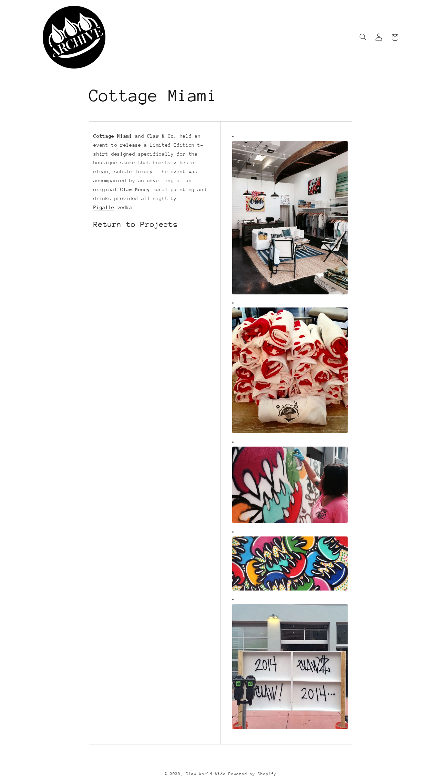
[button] (363, 37)
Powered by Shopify (252, 774)
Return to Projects (135, 224)
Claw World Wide (206, 774)
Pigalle (103, 207)
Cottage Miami (112, 136)
